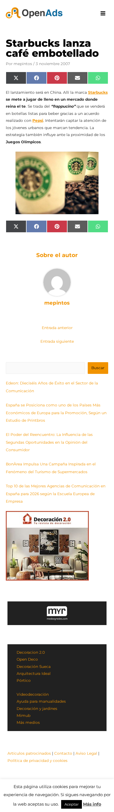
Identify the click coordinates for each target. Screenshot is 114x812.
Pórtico (24, 680)
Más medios (28, 722)
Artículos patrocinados (29, 753)
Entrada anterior (57, 327)
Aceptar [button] (71, 804)
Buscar (97, 368)
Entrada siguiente (57, 341)
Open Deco (27, 659)
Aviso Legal (86, 753)
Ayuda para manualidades (41, 701)
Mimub (23, 715)
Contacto (63, 753)
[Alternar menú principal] (103, 13)
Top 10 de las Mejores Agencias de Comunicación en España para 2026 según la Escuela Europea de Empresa (55, 494)
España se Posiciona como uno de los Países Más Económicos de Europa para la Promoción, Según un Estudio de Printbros (56, 413)
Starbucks (98, 92)
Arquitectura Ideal (34, 673)
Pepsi (37, 120)
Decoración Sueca (34, 666)
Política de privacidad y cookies (37, 760)
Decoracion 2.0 (31, 652)
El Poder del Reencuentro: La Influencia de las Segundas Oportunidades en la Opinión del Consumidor (49, 442)
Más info (92, 804)
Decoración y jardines (37, 708)
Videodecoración (33, 694)
